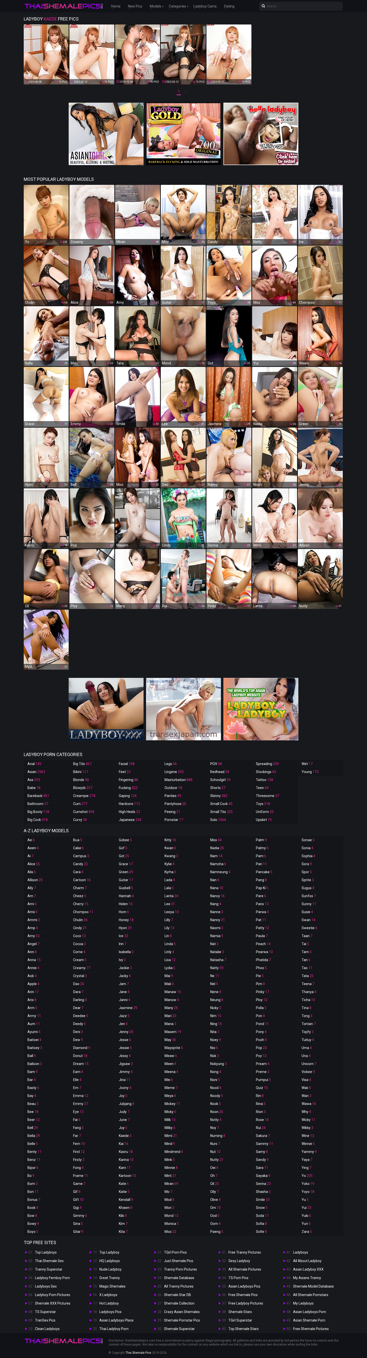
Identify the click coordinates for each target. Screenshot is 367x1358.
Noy (214, 1128)
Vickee (308, 1072)
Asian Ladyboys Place (116, 1320)
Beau (32, 1104)
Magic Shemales (112, 1286)
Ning (216, 1024)
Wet (307, 764)
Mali (169, 984)
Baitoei (34, 1040)
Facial (127, 764)
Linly (169, 952)
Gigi (77, 1208)
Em (77, 1088)
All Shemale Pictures (244, 1269)
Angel (33, 944)
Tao (307, 968)
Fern (79, 1144)
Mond (171, 1216)
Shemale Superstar (179, 1329)
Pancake (264, 872)
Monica (172, 1224)
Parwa (262, 912)
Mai (169, 976)
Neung (216, 1000)
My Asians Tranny (307, 1278)
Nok (214, 1056)
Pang (261, 880)
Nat (214, 944)
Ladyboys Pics (110, 1312)
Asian (36, 772)
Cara (78, 872)
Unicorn (309, 1064)
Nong (215, 1072)
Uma (307, 1048)
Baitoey (34, 1048)
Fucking (128, 788)
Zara (307, 1232)
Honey (126, 920)
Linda (170, 944)
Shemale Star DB (177, 1295)
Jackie (125, 968)
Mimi (171, 1136)
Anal (34, 764)
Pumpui (263, 1080)
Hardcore (129, 804)
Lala (169, 888)
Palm (261, 840)
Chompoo (83, 912)
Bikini (80, 772)
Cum (80, 804)
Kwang (171, 856)
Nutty (216, 1160)
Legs (171, 764)
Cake (78, 848)
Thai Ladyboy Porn (114, 1329)
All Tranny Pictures (178, 1286)
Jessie (125, 1048)
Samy (262, 1152)
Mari (170, 1016)
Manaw (173, 992)
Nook (215, 1104)
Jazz (124, 1016)
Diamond (81, 1048)
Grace (126, 864)
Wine (308, 1136)
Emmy (80, 1104)
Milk (170, 1120)
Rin (260, 1096)
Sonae (308, 840)
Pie (260, 976)
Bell (32, 1128)
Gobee (125, 840)
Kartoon (127, 1176)
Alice (33, 864)
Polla (261, 1008)
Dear (78, 1008)
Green (126, 872)
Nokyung (218, 1064)
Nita (214, 1032)
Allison (35, 880)
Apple (33, 984)
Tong (307, 1016)
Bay (31, 1096)
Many (171, 1008)
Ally (31, 888)
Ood (214, 1216)
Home (116, 6)
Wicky (308, 1120)
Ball (31, 1056)
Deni (78, 1032)
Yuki (306, 1216)
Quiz (262, 1088)
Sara (262, 1168)
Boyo (32, 1232)
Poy (261, 1056)
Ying (306, 1168)
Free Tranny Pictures (244, 1252)
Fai (76, 1120)
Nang (215, 904)
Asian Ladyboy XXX (308, 1269)
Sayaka (263, 1176)
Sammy (264, 1144)
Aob (32, 976)
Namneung (220, 872)
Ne (214, 976)
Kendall (126, 1200)
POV (216, 764)
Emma (80, 1096)
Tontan (309, 1024)
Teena (308, 984)
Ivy (122, 960)
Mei (169, 1080)
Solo (218, 820)
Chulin (80, 920)
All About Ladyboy (307, 1261)
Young (310, 772)
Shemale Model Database (313, 1286)
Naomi (216, 928)
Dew (78, 1040)
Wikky (307, 1128)
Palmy (262, 848)
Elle (77, 1080)
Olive (215, 1200)
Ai (30, 856)
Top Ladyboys (46, 1252)
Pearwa (264, 952)
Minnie (171, 1168)
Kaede (125, 1136)
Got (124, 856)
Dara (78, 992)
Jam (124, 984)
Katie (124, 1192)
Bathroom (37, 804)
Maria (170, 1024)
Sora (307, 864)
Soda (262, 1216)
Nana (216, 888)
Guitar (126, 880)
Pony (261, 1032)
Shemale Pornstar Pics (182, 1320)
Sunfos (309, 896)
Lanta (171, 896)
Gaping (128, 796)
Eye (78, 1112)
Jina (124, 1080)
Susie (307, 912)
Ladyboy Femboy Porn (52, 1278)
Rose (262, 1120)
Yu (305, 1200)
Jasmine (128, 1008)
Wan (306, 1096)
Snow (262, 1208)
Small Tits (221, 812)
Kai (123, 1144)
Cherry (80, 904)
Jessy (125, 1056)
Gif (76, 1192)
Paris (262, 904)
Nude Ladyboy (110, 1269)
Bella (33, 1136)
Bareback (38, 796)
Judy (124, 1112)
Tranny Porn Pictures (180, 1269)
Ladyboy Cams (205, 6)
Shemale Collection (179, 1303)
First (79, 1152)
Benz (33, 1160)
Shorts (217, 788)
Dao (78, 984)
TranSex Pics (45, 1320)
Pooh (261, 1040)
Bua (77, 840)
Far (77, 1136)
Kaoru (126, 1152)
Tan (306, 960)
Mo (168, 1192)
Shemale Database (179, 1278)
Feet (125, 772)
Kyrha (170, 872)
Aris (31, 1000)
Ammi (33, 920)
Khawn (125, 1208)
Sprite (308, 880)
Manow (172, 1000)
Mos (216, 840)
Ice (123, 936)
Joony (125, 1088)
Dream (81, 1064)
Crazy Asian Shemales (182, 1312)
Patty (262, 928)
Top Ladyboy (109, 1252)
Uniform (265, 812)
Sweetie (309, 928)
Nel (214, 984)
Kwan (170, 848)
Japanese (130, 820)
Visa (306, 1080)
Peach (263, 944)
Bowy (33, 1224)
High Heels (129, 812)
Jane (124, 992)
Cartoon (82, 880)
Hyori (125, 928)
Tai (305, 944)
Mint (170, 1176)
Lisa (170, 960)
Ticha (308, 1000)
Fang (78, 1128)
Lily (169, 928)
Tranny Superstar (48, 1269)
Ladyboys (300, 1252)
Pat (261, 920)
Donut (80, 1056)
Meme (171, 1088)
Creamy (81, 968)
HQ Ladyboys (109, 1261)
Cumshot (83, 812)
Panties (173, 796)
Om (215, 1208)
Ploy (261, 1000)
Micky (170, 1112)
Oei (214, 1168)
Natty (216, 968)
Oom (215, 1224)
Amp (32, 928)
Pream (262, 1064)
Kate (124, 1184)
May (170, 1040)
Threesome (267, 796)
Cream (80, 960)
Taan (307, 936)
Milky (170, 1128)
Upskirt (264, 820)
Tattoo (264, 780)
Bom (32, 1184)
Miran (171, 1184)
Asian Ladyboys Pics (244, 1286)
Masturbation (178, 780)
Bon (32, 1192)
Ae (31, 840)
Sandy (262, 1160)
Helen (126, 904)
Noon (216, 1112)
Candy (80, 864)
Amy (33, 936)
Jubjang (126, 1104)
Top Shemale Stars (243, 1329)
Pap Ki (262, 888)
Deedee (80, 1016)
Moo (170, 1232)
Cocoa (79, 944)
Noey (215, 1040)
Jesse (125, 1040)
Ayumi (33, 1032)
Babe (33, 788)
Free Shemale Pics (243, 1295)
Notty (215, 1120)
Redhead (219, 772)
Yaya (307, 1160)
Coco (79, 936)
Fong (78, 1168)
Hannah (126, 896)
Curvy (80, 820)
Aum (33, 1024)
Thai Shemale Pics (138, 1353)
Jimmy (126, 1072)
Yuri (306, 1224)
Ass (33, 780)
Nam (216, 856)
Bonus (33, 1200)
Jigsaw (126, 1064)
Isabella (126, 952)
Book (32, 1208)
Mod (169, 1200)
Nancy (217, 896)
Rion (261, 1112)
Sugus (308, 888)
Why (306, 1112)
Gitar (78, 1232)
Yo (307, 1176)
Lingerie (174, 772)
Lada (170, 880)
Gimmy (80, 1216)
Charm (80, 888)
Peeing (172, 812)
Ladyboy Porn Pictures (52, 1295)
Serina (263, 1184)
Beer (33, 1120)
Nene (215, 992)
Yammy (309, 1152)
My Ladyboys (303, 1303)
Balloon (34, 1064)
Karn (125, 1168)
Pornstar (174, 820)
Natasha (218, 960)
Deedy (79, 1024)
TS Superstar (45, 1312)
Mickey (172, 1104)
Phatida (263, 960)
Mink (170, 1160)
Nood (215, 1088)
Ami (32, 904)
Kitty (170, 840)
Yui (306, 1208)
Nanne (216, 912)
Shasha (263, 1192)
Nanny (217, 920)
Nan (214, 880)
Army (34, 1016)
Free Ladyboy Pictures (245, 1303)
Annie (33, 968)
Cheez (79, 896)
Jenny (126, 1032)
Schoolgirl (220, 780)
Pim (260, 984)
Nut (215, 1152)
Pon (260, 1016)
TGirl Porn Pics (175, 1252)
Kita (123, 1232)
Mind (170, 1144)
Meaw (171, 1056)
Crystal (80, 976)
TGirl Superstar (240, 1320)
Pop (261, 1048)
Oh (213, 1176)
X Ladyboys (108, 1295)
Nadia (217, 848)
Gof (123, 848)
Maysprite (174, 1048)
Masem (173, 1032)
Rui (261, 1128)
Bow (32, 1216)
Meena (171, 1072)
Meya (170, 1096)
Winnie (308, 1144)
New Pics (135, 6)
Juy (123, 1128)
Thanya (309, 992)
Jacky (125, 976)
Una (306, 1056)
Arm (32, 1008)
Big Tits (82, 764)
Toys (263, 804)
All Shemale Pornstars (310, 1295)
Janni (124, 1000)
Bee (32, 1112)
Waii (306, 1088)
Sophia (308, 856)
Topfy (308, 1032)
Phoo (261, 968)
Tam (307, 952)
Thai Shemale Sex (49, 1261)
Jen (123, 1024)
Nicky (215, 1008)
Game (79, 1184)
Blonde (81, 780)
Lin (168, 936)
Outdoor (173, 788)
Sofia (261, 1224)
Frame (80, 1176)
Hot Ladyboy (109, 1303)
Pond (262, 1024)
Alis (31, 872)
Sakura (263, 1136)
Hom (124, 912)
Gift (78, 1200)
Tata (308, 976)
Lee (170, 904)
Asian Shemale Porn (309, 1320)
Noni (215, 1080)
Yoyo (308, 1192)
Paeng (216, 1232)
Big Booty (38, 812)
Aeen (33, 848)
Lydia (170, 968)
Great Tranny (109, 1278)
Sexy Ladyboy (239, 1261)
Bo (30, 1176)
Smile (263, 1200)
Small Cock (221, 804)
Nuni (215, 1144)
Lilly (169, 920)
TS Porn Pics (238, 1278)
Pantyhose (175, 804)
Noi (214, 1048)
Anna (34, 960)
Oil (214, 1184)
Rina (261, 1104)
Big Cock (37, 820)
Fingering (128, 780)
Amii (32, 912)
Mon (169, 1208)
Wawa (309, 1104)
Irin (122, 944)
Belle (32, 1144)
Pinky (262, 992)
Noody (216, 1096)
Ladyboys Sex (46, 1286)
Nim (215, 1016)
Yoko (308, 1184)
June (124, 1120)
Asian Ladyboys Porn (309, 1312)
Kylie (170, 864)
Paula (262, 936)
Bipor (32, 1168)
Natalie (217, 952)
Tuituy (308, 1040)
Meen (170, 1064)
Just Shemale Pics (178, 1261)
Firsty (78, 1160)
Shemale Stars (240, 1312)
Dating (229, 6)
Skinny (218, 796)
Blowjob (82, 788)
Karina (126, 1160)
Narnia (216, 936)
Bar (31, 1080)
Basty (33, 1088)
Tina (306, 1008)
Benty (34, 1152)
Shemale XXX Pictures (52, 1303)
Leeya (172, 912)
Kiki (123, 1216)
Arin (33, 992)
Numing (217, 1136)
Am (31, 896)
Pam (261, 856)
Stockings (266, 772)
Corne (79, 952)
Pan (261, 864)
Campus (81, 856)
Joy (123, 1096)
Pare (261, 896)
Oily (214, 1192)
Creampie (84, 796)
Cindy (80, 928)
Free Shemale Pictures (311, 1329)
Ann (32, 952)
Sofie (261, 1232)
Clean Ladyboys (47, 1329)
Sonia (307, 848)
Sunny (309, 904)
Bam (32, 1072)
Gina (78, 1224)
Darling (80, 1000)
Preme (262, 1072)
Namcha (218, 864)
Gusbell (126, 888)
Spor (307, 872)
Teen (262, 788)
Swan (308, 920)
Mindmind (174, 1152)
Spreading (267, 764)
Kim (123, 1224)
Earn (78, 1072)
